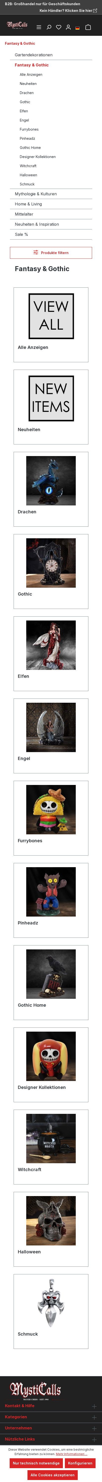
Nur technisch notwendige (36, 1463)
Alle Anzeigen (31, 74)
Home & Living (28, 203)
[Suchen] (49, 27)
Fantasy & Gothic (32, 64)
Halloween (28, 175)
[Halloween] (51, 1220)
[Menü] (39, 27)
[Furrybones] (51, 809)
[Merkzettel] (59, 27)
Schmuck (27, 184)
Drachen (27, 93)
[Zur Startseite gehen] (17, 25)
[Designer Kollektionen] (51, 1056)
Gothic (25, 102)
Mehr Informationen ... (71, 1454)
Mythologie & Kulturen (36, 193)
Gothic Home (30, 147)
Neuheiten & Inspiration (37, 224)
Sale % (21, 234)
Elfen (24, 111)
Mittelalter (24, 214)
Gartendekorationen (33, 54)
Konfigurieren (80, 1463)
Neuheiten (28, 83)
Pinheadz (27, 138)
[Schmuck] (51, 1303)
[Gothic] (51, 563)
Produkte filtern (54, 253)
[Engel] (51, 727)
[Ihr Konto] (68, 27)
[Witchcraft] (51, 1138)
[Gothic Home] (51, 974)
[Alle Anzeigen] (51, 316)
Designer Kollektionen (38, 157)
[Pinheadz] (51, 892)
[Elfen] (51, 645)
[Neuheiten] (51, 398)
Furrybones (29, 129)
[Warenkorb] (88, 27)
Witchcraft (28, 166)
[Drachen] (51, 480)
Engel (24, 120)
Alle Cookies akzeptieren (53, 1475)
